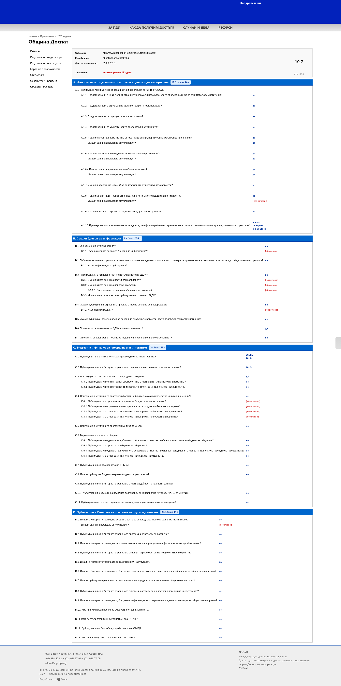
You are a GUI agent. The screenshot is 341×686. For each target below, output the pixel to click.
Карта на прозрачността (45, 69)
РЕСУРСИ (225, 27)
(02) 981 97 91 (73, 658)
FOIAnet (243, 668)
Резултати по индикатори (46, 57)
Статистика (37, 75)
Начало (32, 36)
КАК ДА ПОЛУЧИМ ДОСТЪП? (151, 27)
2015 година (64, 36)
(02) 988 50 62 (53, 658)
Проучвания (47, 36)
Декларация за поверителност (67, 673)
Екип (42, 673)
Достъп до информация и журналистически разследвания (274, 660)
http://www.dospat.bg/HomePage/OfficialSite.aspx (129, 53)
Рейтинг (35, 51)
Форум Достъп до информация (257, 664)
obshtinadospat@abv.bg (116, 58)
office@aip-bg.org (56, 663)
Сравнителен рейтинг (43, 81)
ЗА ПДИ (114, 27)
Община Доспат (48, 41)
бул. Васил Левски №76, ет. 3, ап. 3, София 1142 (74, 653)
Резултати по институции (46, 63)
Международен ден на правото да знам (263, 656)
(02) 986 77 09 (92, 658)
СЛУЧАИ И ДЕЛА (196, 27)
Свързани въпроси (41, 87)
